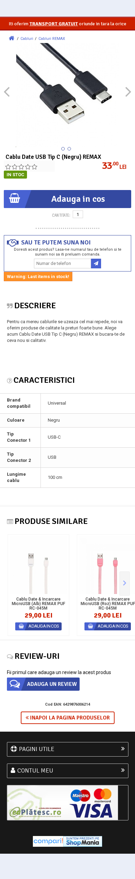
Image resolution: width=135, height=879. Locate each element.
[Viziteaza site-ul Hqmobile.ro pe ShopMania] (82, 841)
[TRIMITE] (96, 263)
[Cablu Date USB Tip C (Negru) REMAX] (63, 149)
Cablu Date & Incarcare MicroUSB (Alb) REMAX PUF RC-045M (38, 604)
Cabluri (26, 38)
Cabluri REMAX (51, 38)
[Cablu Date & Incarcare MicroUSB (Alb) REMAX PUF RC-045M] (38, 565)
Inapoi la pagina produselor (69, 717)
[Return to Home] (11, 38)
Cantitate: (61, 215)
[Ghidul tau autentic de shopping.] (48, 841)
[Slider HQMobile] (124, 583)
